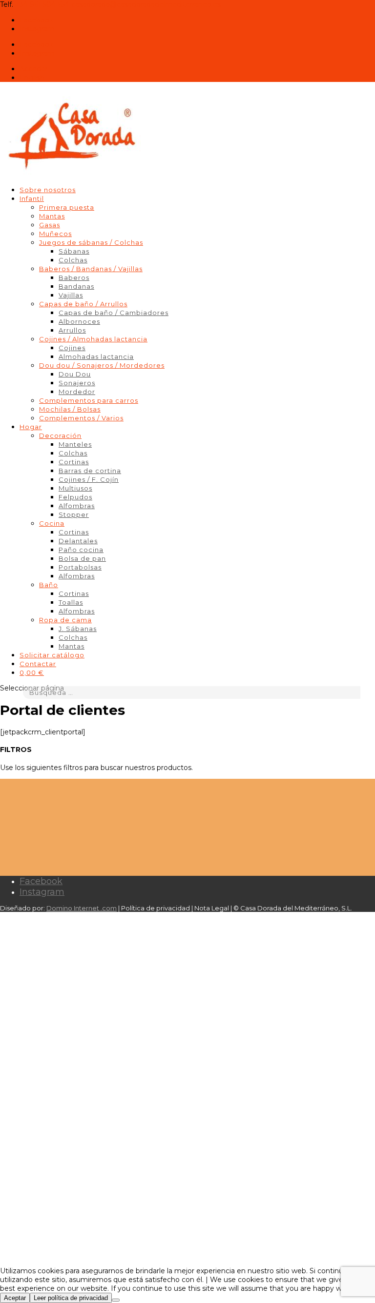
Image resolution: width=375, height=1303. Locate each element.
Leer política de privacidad (71, 1298)
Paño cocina (81, 549)
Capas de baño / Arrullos (83, 304)
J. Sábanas (78, 628)
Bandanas (76, 286)
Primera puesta (66, 207)
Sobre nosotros (48, 190)
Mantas (52, 216)
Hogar (31, 427)
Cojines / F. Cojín (89, 479)
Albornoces (79, 321)
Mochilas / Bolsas (70, 409)
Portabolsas (80, 567)
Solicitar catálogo (52, 655)
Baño (48, 585)
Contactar (38, 664)
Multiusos (75, 488)
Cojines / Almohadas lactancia (93, 339)
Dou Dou (75, 374)
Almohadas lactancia (96, 356)
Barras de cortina (90, 470)
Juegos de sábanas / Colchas (91, 242)
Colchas (73, 260)
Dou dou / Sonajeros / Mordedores (102, 365)
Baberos (74, 277)
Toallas (71, 602)
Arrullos (72, 330)
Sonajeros (77, 383)
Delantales (78, 541)
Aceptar (15, 1298)
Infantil (32, 198)
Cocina (51, 523)
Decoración (60, 435)
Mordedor (77, 391)
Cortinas (74, 462)
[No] (116, 1300)
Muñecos (55, 233)
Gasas (49, 225)
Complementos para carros (88, 400)
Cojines (72, 348)
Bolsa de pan (82, 558)
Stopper (74, 514)
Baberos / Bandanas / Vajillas (91, 269)
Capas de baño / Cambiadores (113, 312)
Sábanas (74, 251)
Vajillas (71, 295)
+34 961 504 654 (42, 4)
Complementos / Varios (81, 418)
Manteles (75, 444)
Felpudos (75, 497)
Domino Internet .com (81, 908)
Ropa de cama (65, 620)
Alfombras (77, 506)
